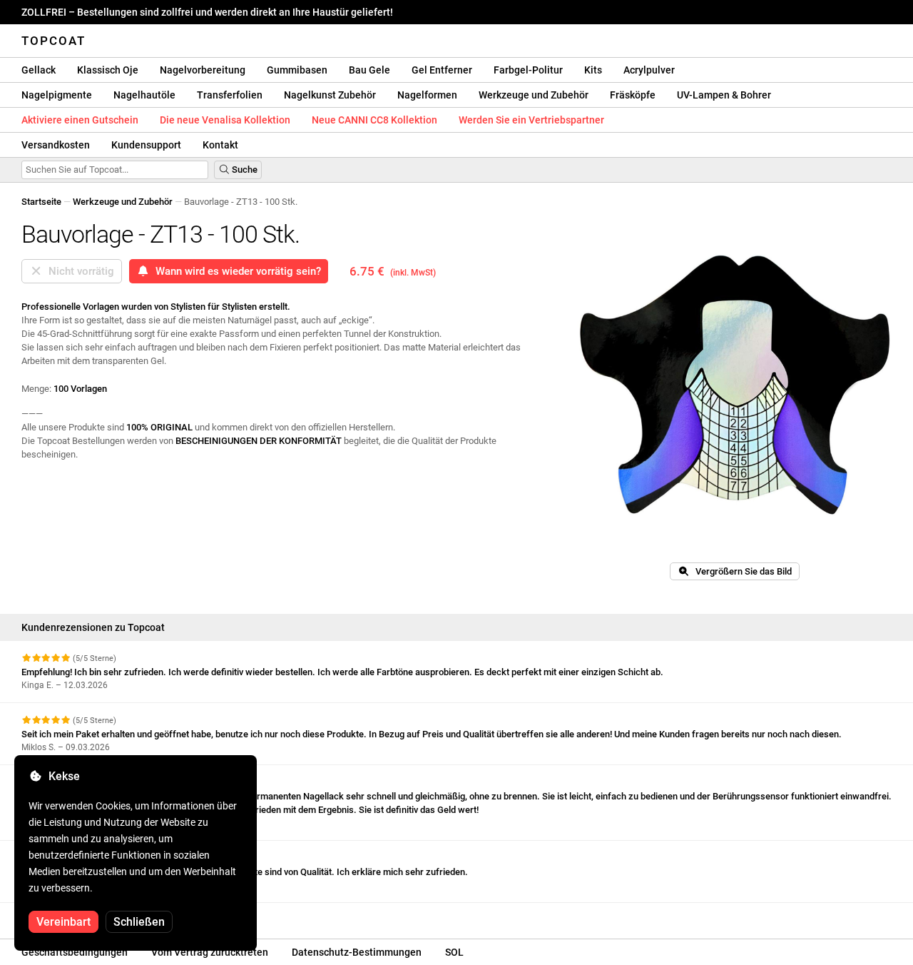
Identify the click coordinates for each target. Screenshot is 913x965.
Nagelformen (427, 95)
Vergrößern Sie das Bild (740, 571)
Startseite (41, 201)
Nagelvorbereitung (202, 70)
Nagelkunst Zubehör (330, 95)
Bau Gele (369, 70)
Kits (593, 70)
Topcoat (53, 41)
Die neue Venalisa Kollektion (225, 120)
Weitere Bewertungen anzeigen (87, 915)
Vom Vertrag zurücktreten (209, 952)
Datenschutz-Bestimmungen (357, 952)
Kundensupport (146, 145)
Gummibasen (297, 70)
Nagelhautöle (144, 95)
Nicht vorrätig (78, 271)
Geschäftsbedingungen (74, 952)
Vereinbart (63, 922)
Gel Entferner (442, 70)
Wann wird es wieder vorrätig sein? (235, 271)
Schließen (139, 922)
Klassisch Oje (107, 70)
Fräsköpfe (633, 95)
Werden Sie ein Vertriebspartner (531, 120)
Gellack (38, 70)
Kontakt (220, 145)
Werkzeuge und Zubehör (533, 95)
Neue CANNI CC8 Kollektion (374, 120)
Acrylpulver (649, 70)
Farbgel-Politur (528, 70)
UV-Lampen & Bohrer (724, 95)
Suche (243, 169)
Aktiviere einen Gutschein (79, 120)
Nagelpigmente (56, 95)
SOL (454, 952)
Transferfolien (229, 95)
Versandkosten (55, 145)
